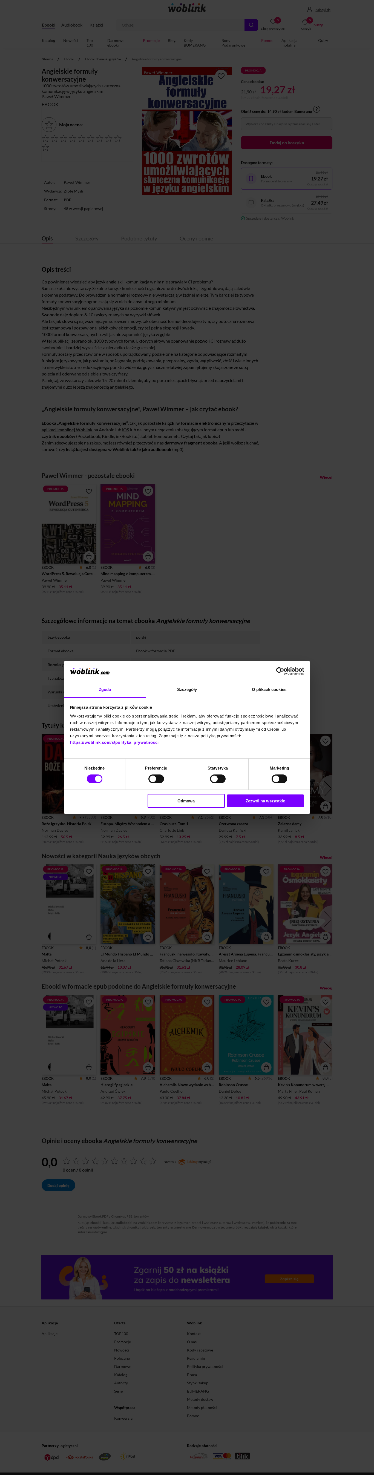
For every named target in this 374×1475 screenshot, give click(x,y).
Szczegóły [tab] (187, 689)
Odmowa (186, 801)
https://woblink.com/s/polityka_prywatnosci (114, 742)
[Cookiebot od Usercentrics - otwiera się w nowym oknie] (280, 671)
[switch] (156, 778)
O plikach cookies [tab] (269, 689)
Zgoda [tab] (105, 689)
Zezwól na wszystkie (265, 801)
